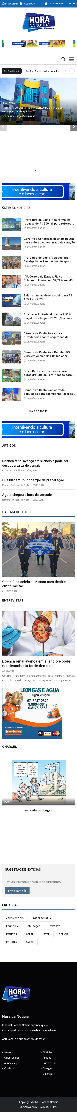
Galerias (47, 1073)
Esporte (55, 926)
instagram (11, 3)
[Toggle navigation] (71, 59)
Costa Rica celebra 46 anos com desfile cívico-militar (34, 584)
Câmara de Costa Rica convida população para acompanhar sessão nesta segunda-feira (48, 393)
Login (71, 3)
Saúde (30, 942)
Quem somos (11, 1057)
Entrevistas (49, 1063)
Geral (29, 934)
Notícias (47, 1052)
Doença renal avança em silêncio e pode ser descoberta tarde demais (36, 663)
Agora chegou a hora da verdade (27, 495)
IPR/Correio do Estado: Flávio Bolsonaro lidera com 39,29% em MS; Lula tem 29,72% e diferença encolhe (49, 280)
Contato (9, 1068)
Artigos (47, 1057)
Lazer (46, 934)
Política (11, 942)
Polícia (63, 934)
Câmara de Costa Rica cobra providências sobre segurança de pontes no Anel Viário (46, 337)
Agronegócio (15, 918)
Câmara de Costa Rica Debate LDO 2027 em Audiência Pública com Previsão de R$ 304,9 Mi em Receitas (48, 356)
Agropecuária (42, 918)
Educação (34, 926)
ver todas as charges (38, 810)
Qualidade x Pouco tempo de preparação (33, 480)
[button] (72, 71)
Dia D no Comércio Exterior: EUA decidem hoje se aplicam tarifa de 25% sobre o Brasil (44, 71)
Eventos (11, 934)
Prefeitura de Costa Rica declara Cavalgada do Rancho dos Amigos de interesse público (48, 261)
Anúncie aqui (11, 1063)
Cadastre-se (56, 3)
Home (7, 1052)
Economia (12, 926)
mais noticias (38, 411)
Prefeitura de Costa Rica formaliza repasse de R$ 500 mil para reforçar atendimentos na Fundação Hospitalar (49, 223)
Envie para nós (17, 891)
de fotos (16, 512)
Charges (48, 1068)
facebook (28, 3)
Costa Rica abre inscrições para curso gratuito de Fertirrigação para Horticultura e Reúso (48, 374)
